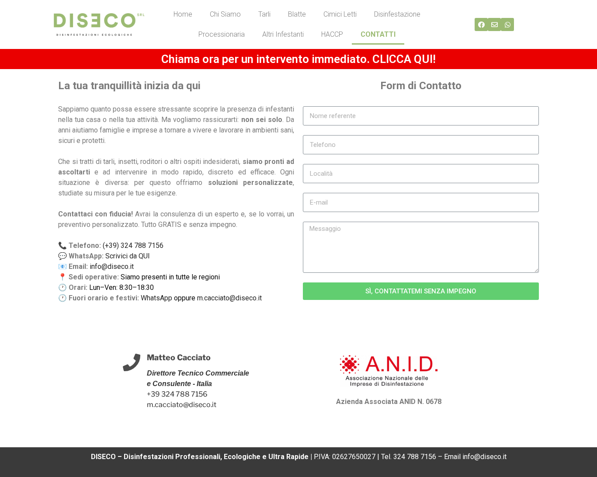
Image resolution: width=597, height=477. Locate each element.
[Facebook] (481, 24)
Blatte (297, 14)
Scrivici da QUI (127, 256)
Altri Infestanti (283, 34)
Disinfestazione (397, 14)
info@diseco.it (112, 266)
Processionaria (221, 34)
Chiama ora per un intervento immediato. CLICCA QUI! (298, 59)
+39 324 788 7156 (177, 394)
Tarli (264, 14)
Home (183, 14)
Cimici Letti (340, 14)
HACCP (332, 34)
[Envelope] (494, 24)
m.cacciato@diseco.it (229, 298)
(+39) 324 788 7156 (133, 245)
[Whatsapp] (507, 24)
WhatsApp (156, 298)
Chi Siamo (225, 14)
